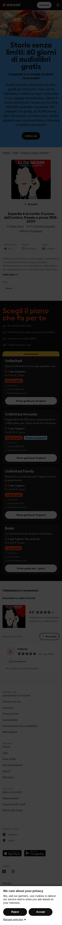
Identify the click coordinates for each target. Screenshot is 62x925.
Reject (15, 912)
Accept (40, 912)
